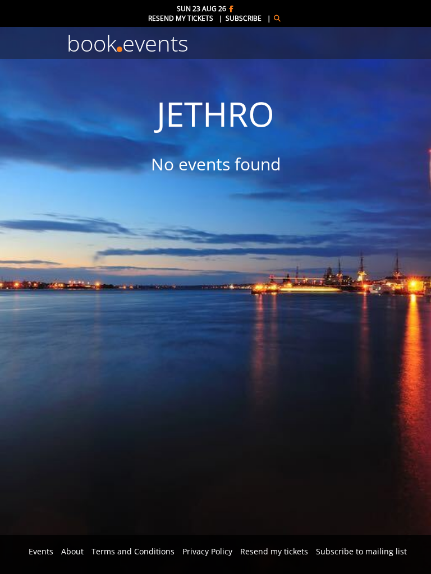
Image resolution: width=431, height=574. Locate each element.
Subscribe (244, 18)
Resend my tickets (180, 18)
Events (41, 551)
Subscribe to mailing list (361, 551)
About (72, 551)
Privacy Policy (207, 551)
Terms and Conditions (133, 551)
